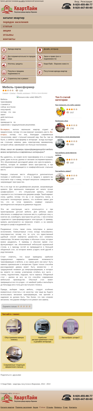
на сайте (22, 1)
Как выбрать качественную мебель (66, 154)
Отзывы (8, 34)
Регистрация (86, 2)
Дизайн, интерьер (23, 93)
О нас (65, 407)
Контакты (9, 39)
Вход (77, 2)
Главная (5, 93)
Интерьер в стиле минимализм (67, 137)
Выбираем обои (61, 121)
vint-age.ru (16, 393)
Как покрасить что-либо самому (68, 105)
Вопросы (58, 407)
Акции (7, 30)
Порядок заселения (15, 22)
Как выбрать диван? (63, 171)
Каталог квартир (13, 17)
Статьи (7, 26)
